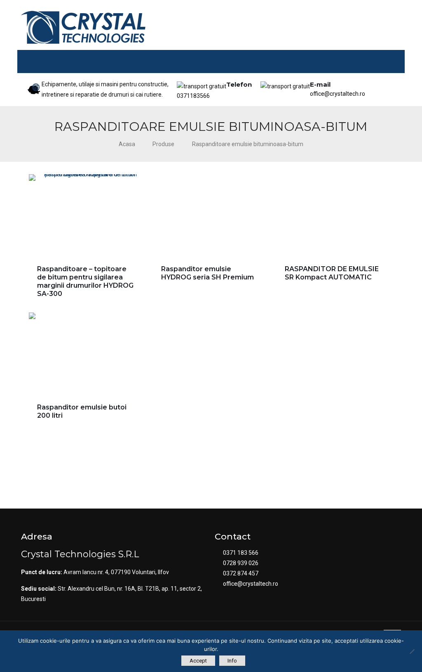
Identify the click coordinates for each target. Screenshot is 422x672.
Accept (198, 661)
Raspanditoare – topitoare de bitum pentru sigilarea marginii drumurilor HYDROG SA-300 (85, 281)
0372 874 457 (240, 573)
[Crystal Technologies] (83, 27)
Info (232, 661)
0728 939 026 (240, 563)
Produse (163, 144)
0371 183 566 (240, 552)
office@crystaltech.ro (337, 87)
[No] (412, 651)
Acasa (127, 144)
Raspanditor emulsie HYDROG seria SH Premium (207, 273)
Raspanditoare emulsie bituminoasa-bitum (247, 144)
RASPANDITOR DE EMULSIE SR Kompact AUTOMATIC (332, 273)
